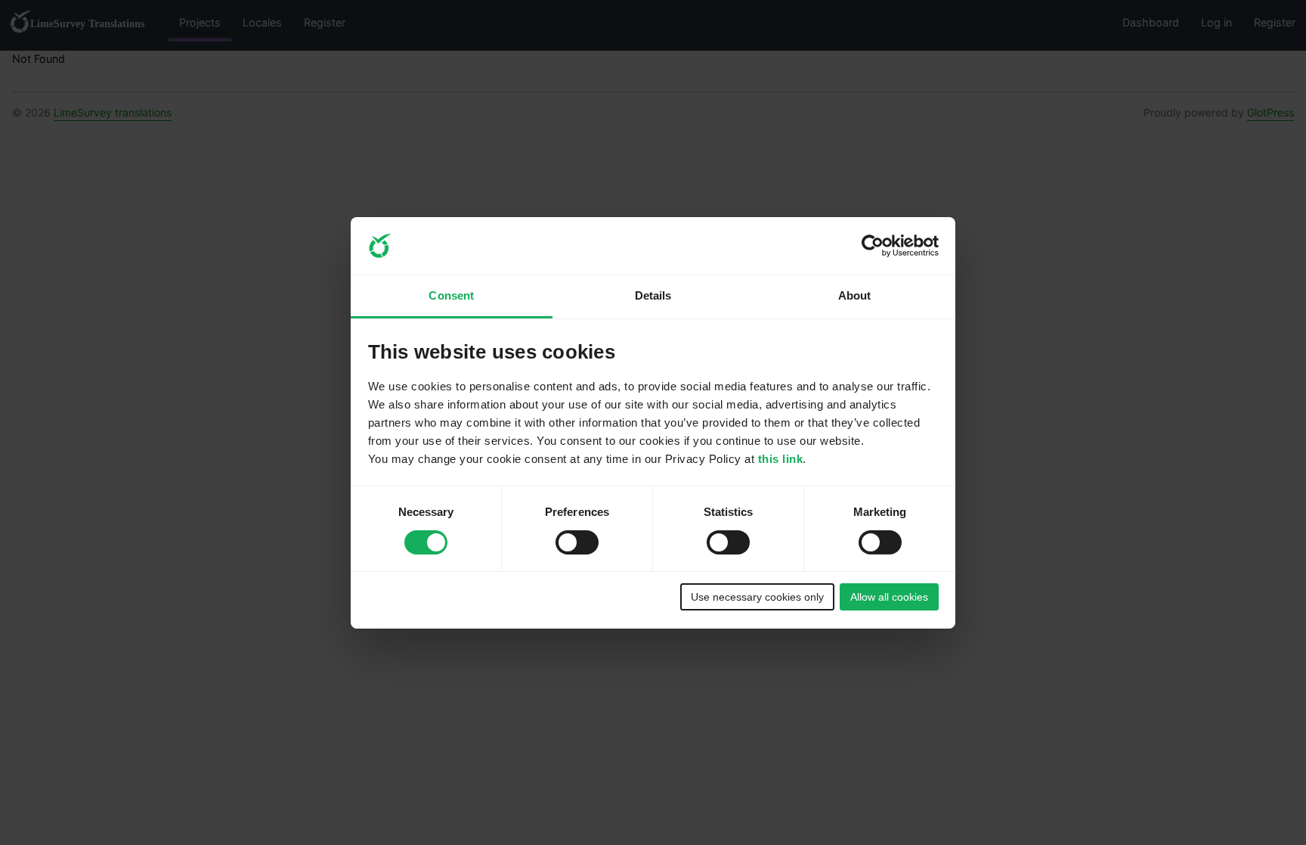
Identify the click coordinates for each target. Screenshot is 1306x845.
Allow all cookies (889, 597)
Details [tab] (653, 295)
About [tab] (854, 295)
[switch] (577, 542)
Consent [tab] (451, 295)
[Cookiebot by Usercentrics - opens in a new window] (872, 246)
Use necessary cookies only (757, 597)
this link (780, 458)
